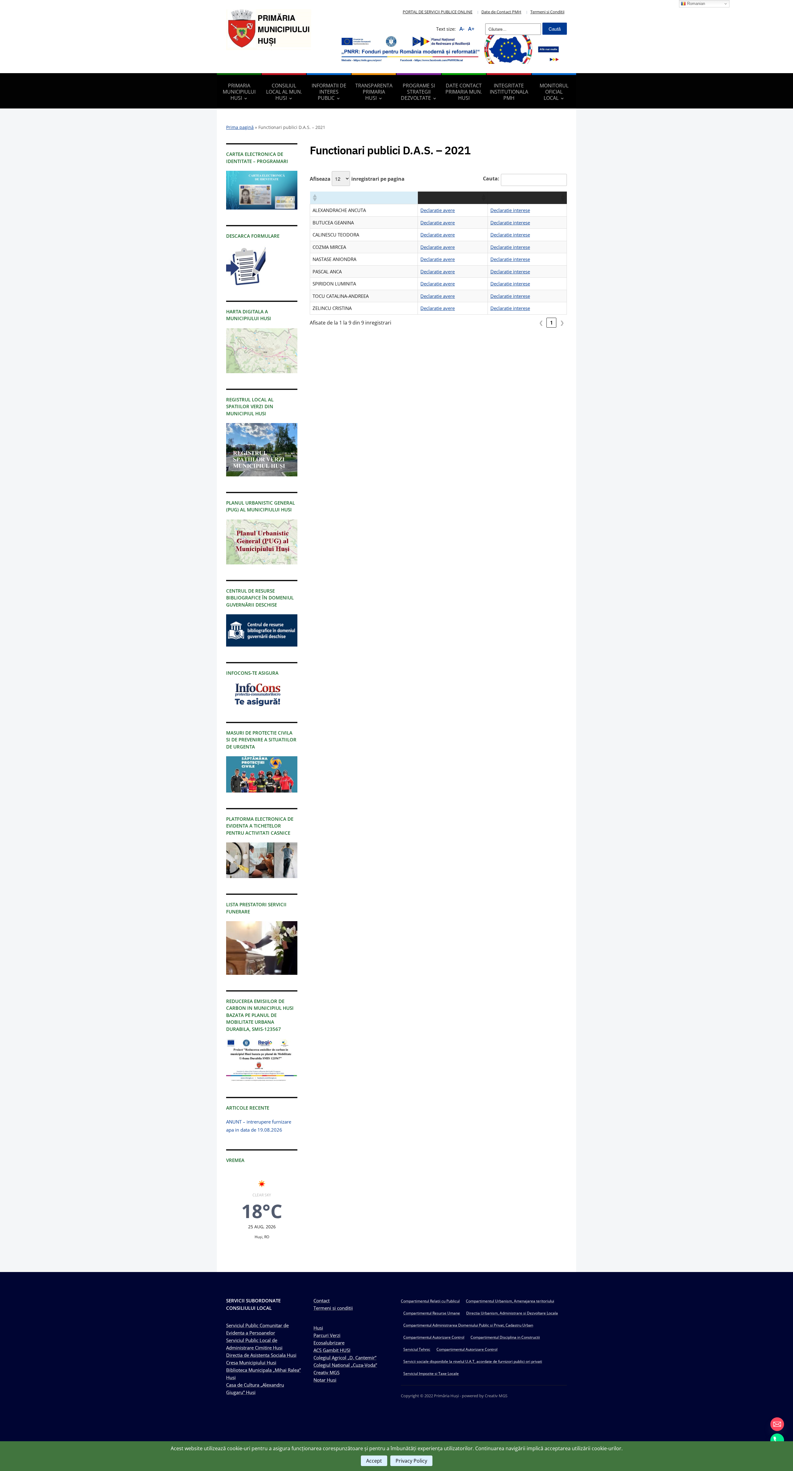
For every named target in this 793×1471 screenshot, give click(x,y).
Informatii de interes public (329, 91)
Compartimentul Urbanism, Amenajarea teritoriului (510, 1301)
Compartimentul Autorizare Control (433, 1337)
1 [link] (551, 322)
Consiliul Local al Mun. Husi (284, 91)
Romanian (695, 3)
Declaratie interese (510, 210)
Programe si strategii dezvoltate (418, 91)
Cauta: (491, 178)
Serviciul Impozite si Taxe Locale (431, 1373)
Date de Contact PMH (501, 12)
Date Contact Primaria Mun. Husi (463, 91)
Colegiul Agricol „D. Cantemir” (344, 1357)
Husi (318, 1328)
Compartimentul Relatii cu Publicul (430, 1301)
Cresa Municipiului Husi (251, 1362)
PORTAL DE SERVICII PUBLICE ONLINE (437, 12)
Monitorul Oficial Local (554, 91)
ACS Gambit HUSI (331, 1350)
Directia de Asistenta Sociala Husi (261, 1355)
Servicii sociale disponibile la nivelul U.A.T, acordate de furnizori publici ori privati (472, 1361)
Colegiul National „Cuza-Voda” (345, 1365)
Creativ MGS (326, 1372)
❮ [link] (541, 322)
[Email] (777, 1424)
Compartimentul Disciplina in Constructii (505, 1337)
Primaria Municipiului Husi (239, 91)
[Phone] (777, 1440)
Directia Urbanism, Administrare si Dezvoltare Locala (512, 1313)
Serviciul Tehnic (416, 1349)
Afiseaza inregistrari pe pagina (357, 178)
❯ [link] (562, 322)
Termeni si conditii (333, 1308)
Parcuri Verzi (326, 1335)
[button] (314, 197)
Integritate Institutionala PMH (509, 91)
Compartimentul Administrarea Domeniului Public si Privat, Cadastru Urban (468, 1325)
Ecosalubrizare (328, 1343)
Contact (321, 1300)
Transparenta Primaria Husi (373, 91)
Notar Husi (324, 1380)
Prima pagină (240, 127)
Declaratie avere (437, 210)
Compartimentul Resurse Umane (431, 1313)
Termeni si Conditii (547, 12)
